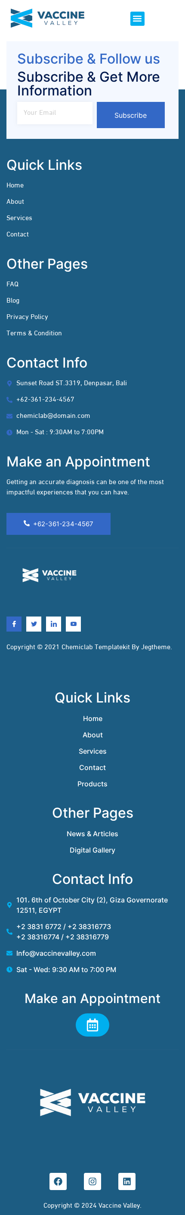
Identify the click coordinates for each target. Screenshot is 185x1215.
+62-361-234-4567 (63, 524)
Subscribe (130, 115)
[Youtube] (73, 624)
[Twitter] (33, 624)
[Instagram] (92, 1181)
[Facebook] (14, 624)
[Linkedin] (53, 624)
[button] (137, 19)
